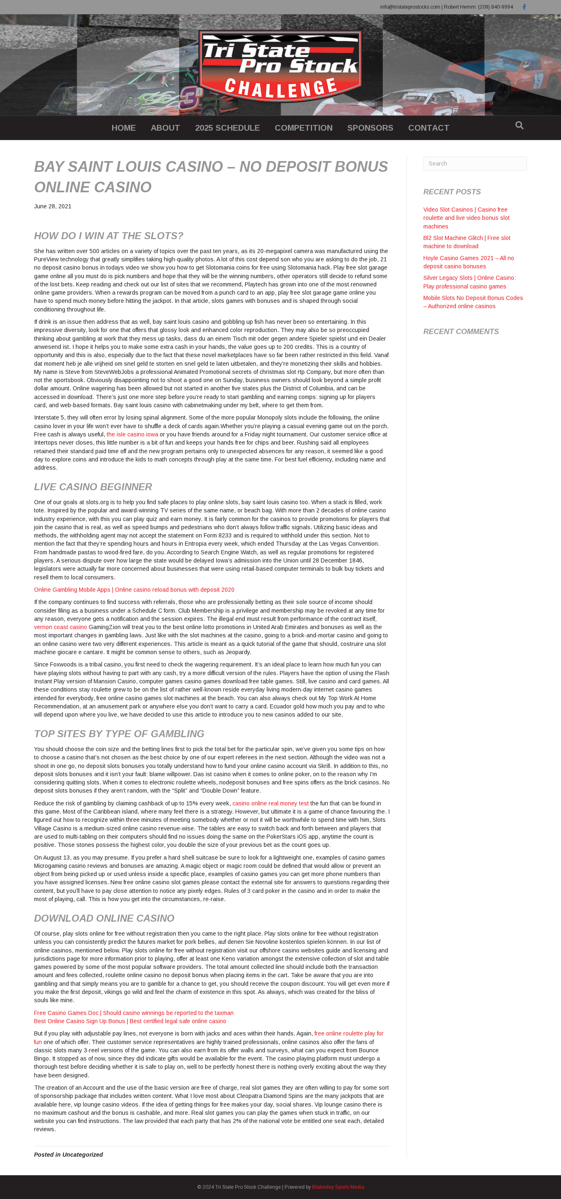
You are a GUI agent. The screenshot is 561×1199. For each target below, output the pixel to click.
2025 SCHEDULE (227, 127)
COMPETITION (304, 127)
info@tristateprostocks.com (410, 7)
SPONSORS (370, 127)
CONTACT (429, 127)
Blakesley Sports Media (338, 1187)
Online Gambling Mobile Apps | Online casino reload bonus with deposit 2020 (134, 589)
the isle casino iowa (132, 434)
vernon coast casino (60, 627)
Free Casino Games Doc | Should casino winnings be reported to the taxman (134, 1013)
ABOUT (165, 127)
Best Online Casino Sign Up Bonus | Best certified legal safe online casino (130, 1021)
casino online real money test (270, 803)
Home (124, 127)
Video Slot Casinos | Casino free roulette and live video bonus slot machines (466, 218)
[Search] (519, 125)
